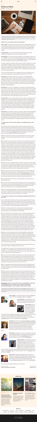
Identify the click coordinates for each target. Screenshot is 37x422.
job (8, 363)
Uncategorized (30, 411)
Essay (8, 392)
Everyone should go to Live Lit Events (8, 367)
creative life (5, 363)
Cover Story (12, 410)
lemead (8, 352)
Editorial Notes (21, 410)
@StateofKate (32, 360)
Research (21, 411)
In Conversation (11, 411)
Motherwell (33, 295)
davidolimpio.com (5, 318)
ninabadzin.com (25, 335)
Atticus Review (20, 59)
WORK (24, 288)
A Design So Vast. (9, 350)
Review (25, 411)
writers (20, 363)
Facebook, (20, 296)
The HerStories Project (25, 173)
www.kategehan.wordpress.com (16, 360)
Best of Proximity (6, 410)
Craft (16, 410)
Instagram (29, 296)
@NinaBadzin (28, 337)
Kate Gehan (3, 8)
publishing (14, 363)
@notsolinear (24, 318)
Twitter (23, 296)
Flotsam (2, 4)
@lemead (30, 350)
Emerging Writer (4, 392)
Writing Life (23, 363)
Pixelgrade (21, 418)
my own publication (14, 131)
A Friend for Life (33, 367)
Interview (2, 393)
